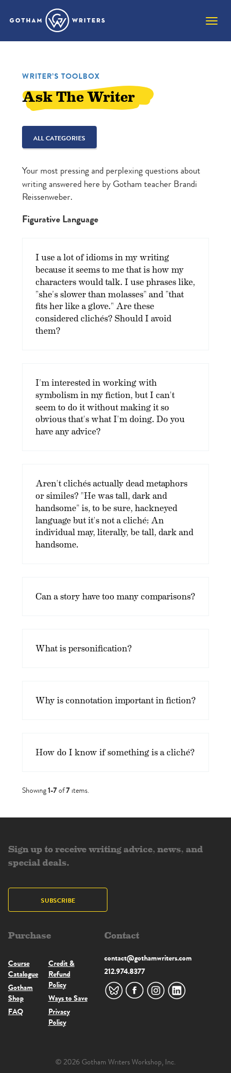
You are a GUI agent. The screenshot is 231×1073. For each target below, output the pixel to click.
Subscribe (58, 900)
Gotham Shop (20, 992)
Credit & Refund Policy (61, 974)
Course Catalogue (23, 968)
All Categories (59, 137)
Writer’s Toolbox (61, 76)
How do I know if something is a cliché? (114, 751)
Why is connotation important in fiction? (115, 700)
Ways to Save (68, 998)
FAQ (15, 1011)
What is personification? (83, 648)
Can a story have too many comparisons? (115, 596)
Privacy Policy (59, 1016)
